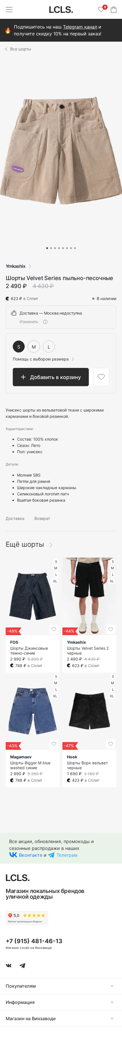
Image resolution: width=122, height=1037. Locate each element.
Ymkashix (15, 266)
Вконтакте (30, 855)
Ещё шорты (26, 544)
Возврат (42, 518)
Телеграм (66, 855)
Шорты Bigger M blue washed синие (30, 765)
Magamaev (20, 756)
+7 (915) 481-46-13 (34, 941)
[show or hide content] (116, 986)
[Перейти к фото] (47, 248)
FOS (14, 642)
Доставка (15, 518)
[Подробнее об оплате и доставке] (45, 321)
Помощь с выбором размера (41, 359)
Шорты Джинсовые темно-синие (29, 650)
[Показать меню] (9, 9)
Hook (72, 756)
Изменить (29, 322)
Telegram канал (80, 27)
